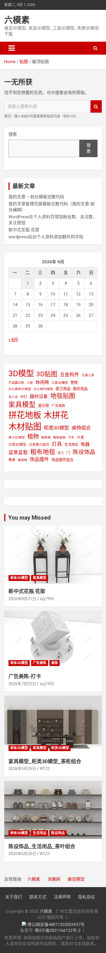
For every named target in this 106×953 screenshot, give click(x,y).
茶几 (61, 453)
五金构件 (69, 374)
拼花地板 (24, 415)
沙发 (80, 437)
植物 (33, 436)
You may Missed (29, 517)
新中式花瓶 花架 (23, 229)
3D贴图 (46, 374)
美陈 (54, 663)
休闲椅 (42, 382)
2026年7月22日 (22, 684)
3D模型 (21, 373)
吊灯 (23, 397)
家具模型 (22, 405)
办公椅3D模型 (43, 389)
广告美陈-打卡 (24, 676)
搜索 (12, 134)
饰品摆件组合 (62, 460)
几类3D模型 (59, 383)
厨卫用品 (63, 389)
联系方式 (37, 896)
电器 (85, 444)
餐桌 (11, 460)
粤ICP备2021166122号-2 (58, 930)
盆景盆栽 (18, 452)
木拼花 (56, 415)
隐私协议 (86, 896)
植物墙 (46, 437)
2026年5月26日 (22, 768)
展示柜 (43, 406)
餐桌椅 (22, 460)
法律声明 (62, 896)
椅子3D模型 (16, 437)
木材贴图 (24, 426)
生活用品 (71, 445)
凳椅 (74, 382)
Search (96, 106)
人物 (30, 383)
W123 (45, 768)
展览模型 (76, 879)
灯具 (57, 444)
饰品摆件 (39, 459)
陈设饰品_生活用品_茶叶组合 (41, 846)
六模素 (17, 20)
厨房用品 (80, 389)
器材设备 (39, 396)
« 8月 (13, 339)
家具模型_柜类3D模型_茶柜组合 (44, 761)
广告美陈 (58, 406)
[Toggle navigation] (11, 48)
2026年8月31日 (22, 598)
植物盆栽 (59, 437)
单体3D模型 (19, 578)
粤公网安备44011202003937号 (56, 924)
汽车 (71, 437)
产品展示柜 (16, 383)
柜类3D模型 (56, 428)
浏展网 (53, 879)
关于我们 (13, 896)
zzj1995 (47, 598)
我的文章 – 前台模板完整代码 (36, 196)
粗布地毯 (42, 451)
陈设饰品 (84, 452)
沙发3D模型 (17, 445)
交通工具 (88, 375)
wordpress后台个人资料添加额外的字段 (45, 236)
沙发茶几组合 (39, 445)
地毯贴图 (62, 395)
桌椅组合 (81, 428)
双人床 (13, 397)
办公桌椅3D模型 (19, 389)
